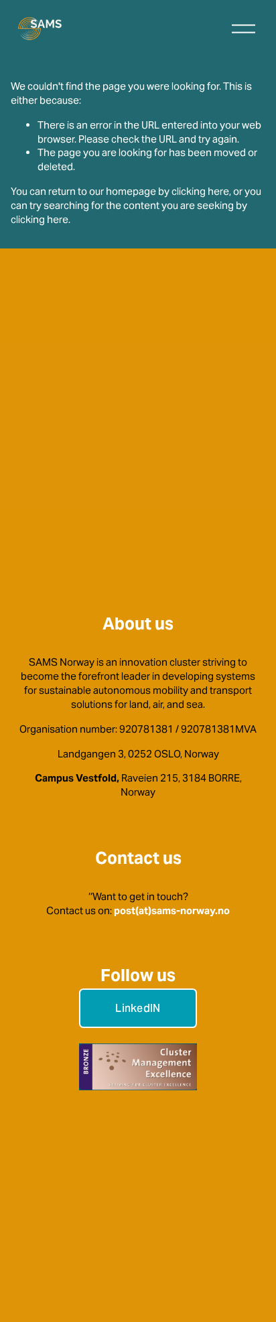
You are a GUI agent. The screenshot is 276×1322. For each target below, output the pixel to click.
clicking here (200, 191)
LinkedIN (138, 1008)
